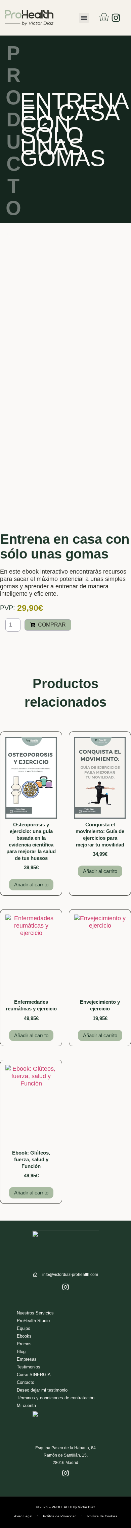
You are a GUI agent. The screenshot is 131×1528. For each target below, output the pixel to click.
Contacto (25, 1382)
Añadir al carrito (31, 884)
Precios (24, 1343)
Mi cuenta (26, 1405)
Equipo (23, 1328)
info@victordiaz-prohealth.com (70, 1274)
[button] (84, 18)
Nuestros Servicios (35, 1312)
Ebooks (24, 1336)
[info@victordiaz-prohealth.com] (35, 1275)
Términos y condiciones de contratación (55, 1397)
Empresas (27, 1359)
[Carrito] (103, 17)
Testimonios (28, 1366)
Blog (21, 1351)
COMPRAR (52, 625)
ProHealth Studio (33, 1320)
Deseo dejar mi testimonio (42, 1390)
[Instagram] (116, 17)
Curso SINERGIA (34, 1374)
